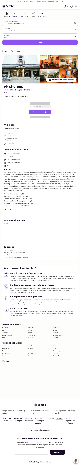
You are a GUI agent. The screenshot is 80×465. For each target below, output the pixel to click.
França (30, 330)
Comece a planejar (40, 112)
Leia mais (7, 169)
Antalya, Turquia (58, 356)
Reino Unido (31, 335)
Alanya (4, 346)
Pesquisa (40, 42)
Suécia (30, 332)
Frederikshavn (32, 351)
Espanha (5, 327)
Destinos (59, 418)
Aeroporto (32, 107)
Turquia (55, 327)
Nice (29, 356)
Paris (54, 346)
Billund (30, 346)
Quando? (7, 28)
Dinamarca (31, 327)
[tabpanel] (40, 32)
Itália (3, 330)
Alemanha (5, 332)
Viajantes (7, 35)
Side (3, 356)
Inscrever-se (57, 452)
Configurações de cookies (42, 430)
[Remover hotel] (75, 23)
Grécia (55, 330)
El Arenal (55, 353)
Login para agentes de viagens (70, 421)
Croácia (55, 338)
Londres (55, 348)
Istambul (30, 353)
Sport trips (5, 364)
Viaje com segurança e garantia (39, 421)
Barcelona (31, 348)
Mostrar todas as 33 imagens (63, 79)
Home (4, 51)
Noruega (30, 338)
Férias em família (33, 364)
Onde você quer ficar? (11, 21)
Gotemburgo (57, 351)
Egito (3, 338)
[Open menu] (76, 6)
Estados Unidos (7, 335)
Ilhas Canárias (57, 335)
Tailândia (55, 332)
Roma (4, 351)
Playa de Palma (6, 348)
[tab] (6, 15)
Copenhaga (6, 353)
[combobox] (38, 24)
